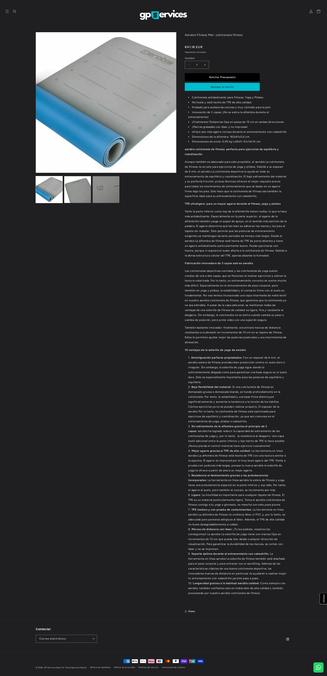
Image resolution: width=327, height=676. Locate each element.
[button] (7, 11)
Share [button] (191, 611)
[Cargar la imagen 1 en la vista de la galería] (49, 189)
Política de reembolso (100, 667)
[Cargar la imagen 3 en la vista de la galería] (106, 189)
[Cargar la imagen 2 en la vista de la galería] (77, 189)
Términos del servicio (148, 667)
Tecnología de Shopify (76, 667)
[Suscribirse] (93, 639)
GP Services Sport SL (54, 667)
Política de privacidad (124, 667)
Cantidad (189, 58)
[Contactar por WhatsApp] (318, 667)
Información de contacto (173, 667)
